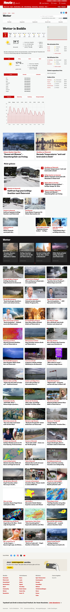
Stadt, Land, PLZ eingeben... (48, 16)
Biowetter (61, 22)
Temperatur (9, 96)
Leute (20, 580)
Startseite (4, 13)
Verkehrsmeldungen (41, 589)
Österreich (6, 6)
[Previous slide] (3, 246)
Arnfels (48, 48)
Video (59, 6)
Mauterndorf (49, 63)
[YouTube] (24, 555)
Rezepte (38, 582)
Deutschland (6, 582)
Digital (21, 584)
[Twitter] (64, 13)
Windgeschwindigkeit (40, 96)
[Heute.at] (8, 2)
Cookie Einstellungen (52, 608)
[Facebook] (61, 13)
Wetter (7, 16)
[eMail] (66, 13)
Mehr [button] (46, 6)
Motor (37, 591)
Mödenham (49, 79)
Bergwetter (22, 22)
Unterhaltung (27, 6)
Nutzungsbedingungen (41, 608)
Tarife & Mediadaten (14, 608)
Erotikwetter (38, 74)
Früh (9, 58)
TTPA (21, 608)
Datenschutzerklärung (29, 608)
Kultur (21, 582)
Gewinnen (41, 6)
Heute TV (21, 593)
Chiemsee (49, 83)
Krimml (48, 62)
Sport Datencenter (40, 578)
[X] (14, 555)
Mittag (19, 58)
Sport (11, 6)
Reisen (37, 593)
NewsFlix (54, 578)
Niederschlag (19, 96)
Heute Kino (22, 591)
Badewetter (35, 22)
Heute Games (22, 589)
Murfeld (48, 50)
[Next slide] (67, 246)
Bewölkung (30, 96)
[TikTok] (21, 555)
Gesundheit (39, 584)
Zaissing (48, 87)
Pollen (11, 74)
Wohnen (38, 586)
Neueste (63, 6)
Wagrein (48, 81)
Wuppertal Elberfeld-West (52, 85)
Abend (30, 58)
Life (22, 6)
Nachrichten (6, 584)
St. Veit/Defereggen (50, 60)
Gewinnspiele (39, 580)
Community (35, 6)
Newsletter (6, 593)
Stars (20, 578)
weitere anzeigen (58, 53)
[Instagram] (18, 555)
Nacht (40, 58)
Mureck (48, 46)
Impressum (5, 608)
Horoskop (21, 586)
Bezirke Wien (48, 22)
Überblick (9, 22)
